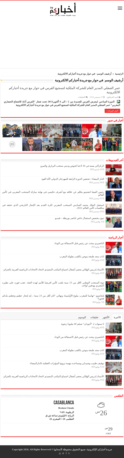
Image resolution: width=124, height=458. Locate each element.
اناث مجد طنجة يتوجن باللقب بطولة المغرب (82, 256)
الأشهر (106, 317)
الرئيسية (119, 73)
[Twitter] (63, 453)
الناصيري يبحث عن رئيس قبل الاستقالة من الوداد (79, 243)
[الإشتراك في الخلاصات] (1, 80)
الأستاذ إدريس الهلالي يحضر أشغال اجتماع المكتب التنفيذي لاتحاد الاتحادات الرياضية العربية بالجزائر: (53, 269)
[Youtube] (60, 453)
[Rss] (69, 453)
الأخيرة (117, 317)
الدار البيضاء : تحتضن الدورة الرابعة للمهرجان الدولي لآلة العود (72, 179)
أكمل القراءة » (112, 111)
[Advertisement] (63, 43)
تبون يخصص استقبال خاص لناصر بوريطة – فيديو (79, 218)
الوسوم (82, 317)
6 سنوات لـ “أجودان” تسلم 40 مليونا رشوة (82, 324)
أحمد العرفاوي (112, 97)
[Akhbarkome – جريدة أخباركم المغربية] (63, 9)
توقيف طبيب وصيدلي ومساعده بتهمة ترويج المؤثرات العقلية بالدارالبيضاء (67, 363)
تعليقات (94, 317)
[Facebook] (66, 453)
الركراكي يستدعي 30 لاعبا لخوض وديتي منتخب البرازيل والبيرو (72, 166)
